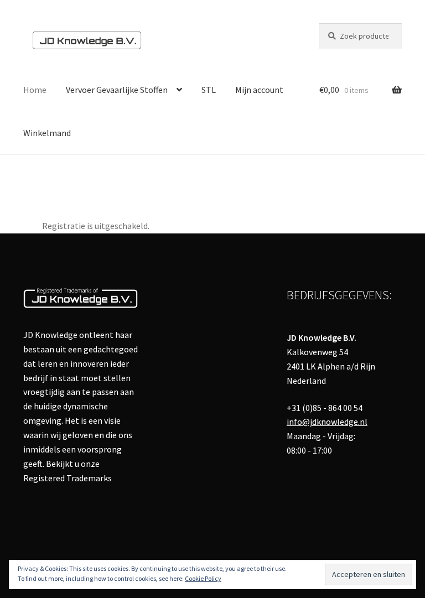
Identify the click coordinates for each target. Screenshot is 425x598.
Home (34, 89)
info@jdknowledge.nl (327, 421)
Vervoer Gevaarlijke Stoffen (117, 89)
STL (208, 89)
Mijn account (259, 89)
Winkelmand (47, 132)
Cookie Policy (203, 578)
